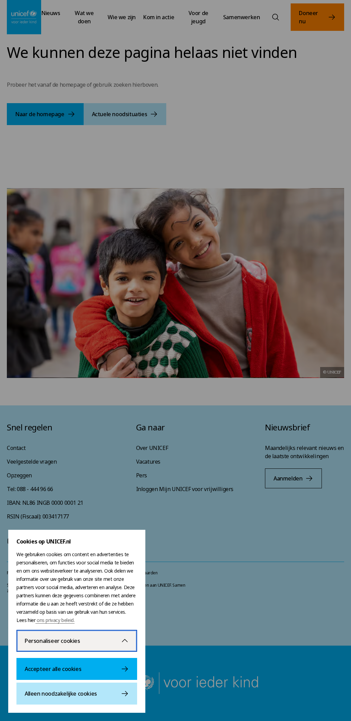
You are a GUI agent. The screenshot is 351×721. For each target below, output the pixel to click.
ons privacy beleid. (54, 620)
